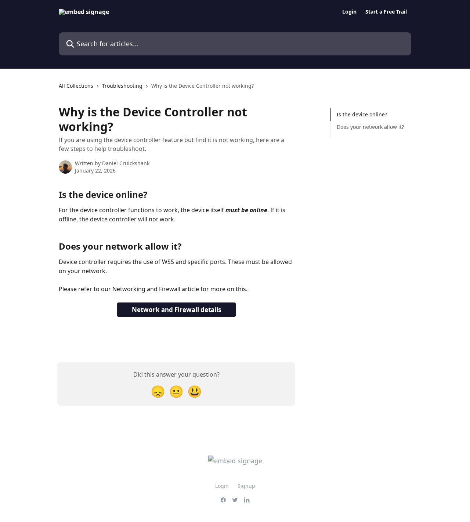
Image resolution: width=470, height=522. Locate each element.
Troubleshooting (122, 85)
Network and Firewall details (176, 309)
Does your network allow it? (371, 126)
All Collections (76, 85)
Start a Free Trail (386, 11)
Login (349, 11)
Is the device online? (362, 114)
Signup (246, 485)
